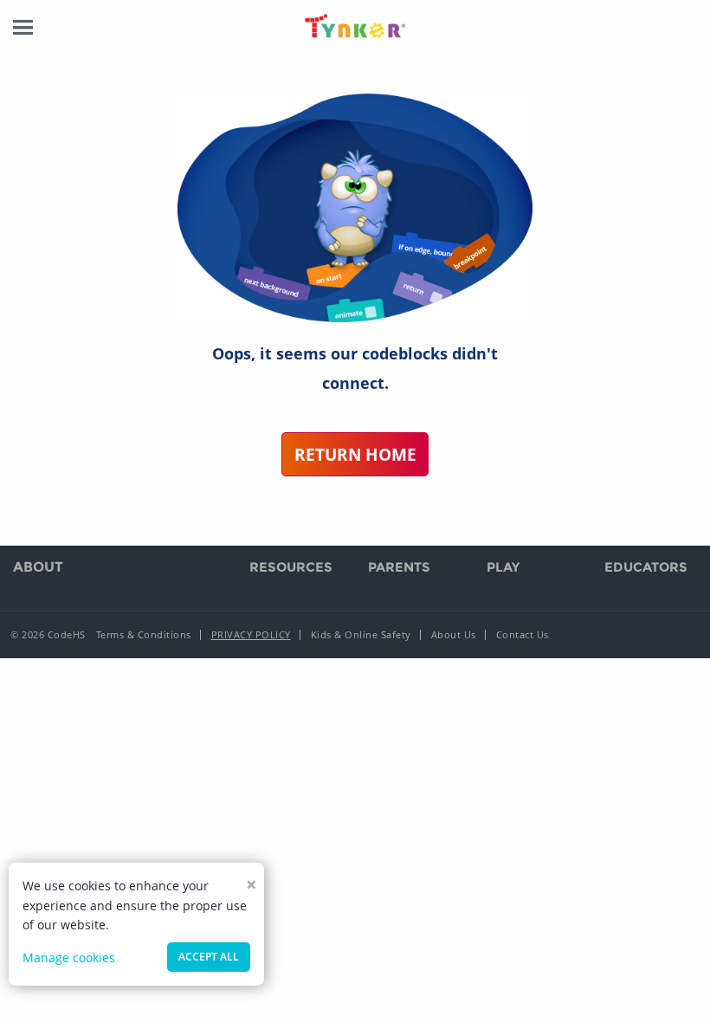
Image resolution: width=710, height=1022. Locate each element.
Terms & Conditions (143, 634)
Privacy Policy (251, 634)
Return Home (355, 454)
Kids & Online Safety (361, 634)
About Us (453, 634)
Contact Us (522, 634)
